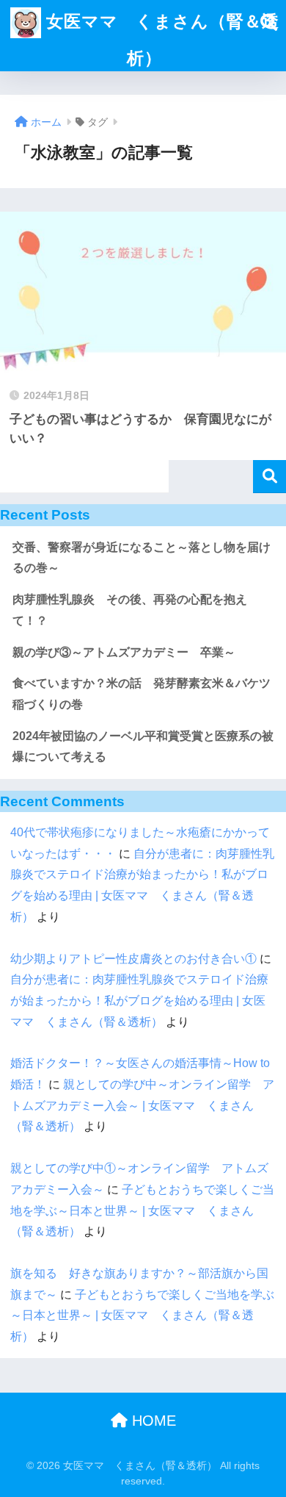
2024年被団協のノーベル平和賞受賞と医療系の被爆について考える (143, 747)
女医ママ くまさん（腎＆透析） (160, 40)
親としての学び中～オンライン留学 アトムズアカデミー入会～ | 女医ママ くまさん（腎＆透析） (142, 1105)
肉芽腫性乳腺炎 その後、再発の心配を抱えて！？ (129, 610)
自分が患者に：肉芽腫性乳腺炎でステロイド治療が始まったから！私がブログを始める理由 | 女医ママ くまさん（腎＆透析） (139, 1000)
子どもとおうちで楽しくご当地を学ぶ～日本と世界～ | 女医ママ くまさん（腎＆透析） (142, 1210)
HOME (152, 1420)
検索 (269, 476)
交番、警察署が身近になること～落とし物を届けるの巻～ (141, 558)
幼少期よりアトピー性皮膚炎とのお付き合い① (133, 958)
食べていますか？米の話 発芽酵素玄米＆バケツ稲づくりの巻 (141, 694)
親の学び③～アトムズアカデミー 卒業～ (123, 652)
